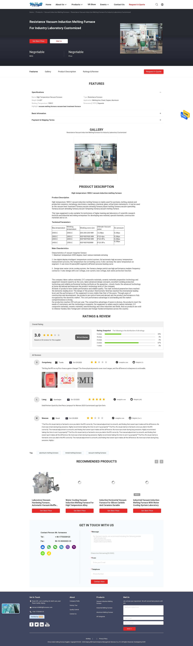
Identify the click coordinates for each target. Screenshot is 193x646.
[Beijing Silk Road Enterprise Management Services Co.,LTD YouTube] (47, 625)
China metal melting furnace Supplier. (59, 642)
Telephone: (96, 569)
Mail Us (59, 41)
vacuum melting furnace (97, 453)
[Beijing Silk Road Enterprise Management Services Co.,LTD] (36, 4)
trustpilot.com (123, 362)
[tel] (55, 553)
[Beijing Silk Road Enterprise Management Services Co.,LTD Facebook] (31, 625)
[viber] (68, 547)
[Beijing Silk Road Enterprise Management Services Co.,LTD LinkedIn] (42, 625)
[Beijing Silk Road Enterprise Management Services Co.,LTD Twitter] (37, 625)
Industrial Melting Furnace (104, 608)
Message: (95, 532)
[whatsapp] (49, 547)
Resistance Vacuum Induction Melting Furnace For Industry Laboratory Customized (113, 502)
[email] (43, 547)
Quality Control (74, 609)
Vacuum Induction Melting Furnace (56, 12)
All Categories (100, 616)
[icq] (43, 553)
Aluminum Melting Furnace (104, 612)
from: (94, 558)
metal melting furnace (73, 453)
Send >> (129, 629)
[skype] (61, 547)
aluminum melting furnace (48, 453)
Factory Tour (73, 605)
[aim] (49, 553)
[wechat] (55, 547)
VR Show (92, 4)
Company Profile (75, 601)
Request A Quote (153, 71)
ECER (143, 642)
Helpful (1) (139, 362)
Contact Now (99, 582)
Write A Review (82, 337)
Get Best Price (38, 41)
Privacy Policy (103, 639)
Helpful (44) (138, 399)
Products (39, 12)
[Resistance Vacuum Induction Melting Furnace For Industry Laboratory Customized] (141, 38)
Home (31, 12)
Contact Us (73, 614)
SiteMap (88, 639)
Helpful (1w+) (136, 418)
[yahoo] (74, 547)
